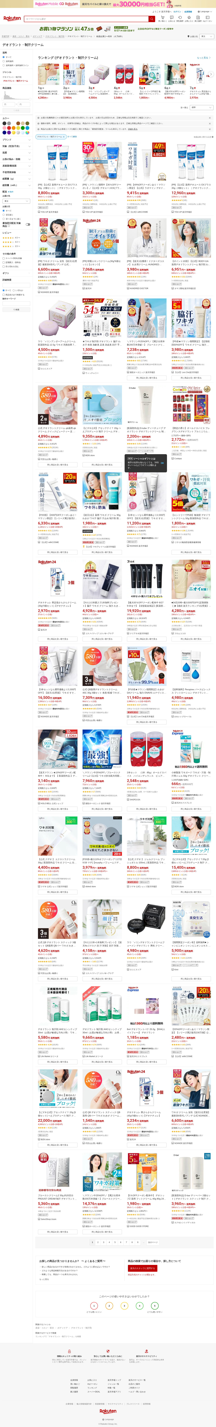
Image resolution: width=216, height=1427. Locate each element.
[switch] (28, 224)
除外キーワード (9, 299)
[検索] (152, 19)
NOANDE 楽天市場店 (50, 292)
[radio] (4, 57)
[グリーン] (23, 128)
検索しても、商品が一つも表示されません (60, 1274)
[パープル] (9, 132)
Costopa (178, 459)
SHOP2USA (135, 800)
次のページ (153, 1242)
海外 (11, 192)
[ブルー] (27, 128)
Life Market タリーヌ (49, 1056)
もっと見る (44, 1279)
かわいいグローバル (182, 717)
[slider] (2, 99)
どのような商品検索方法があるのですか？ (60, 1270)
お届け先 (6, 196)
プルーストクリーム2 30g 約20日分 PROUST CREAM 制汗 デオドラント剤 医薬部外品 (57, 1198)
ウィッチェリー (92, 373)
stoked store (90, 887)
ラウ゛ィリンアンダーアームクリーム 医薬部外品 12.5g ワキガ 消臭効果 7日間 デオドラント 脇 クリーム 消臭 (57, 344)
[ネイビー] (4, 132)
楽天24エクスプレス (183, 803)
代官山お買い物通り (49, 459)
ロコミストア (46, 369)
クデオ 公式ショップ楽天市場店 (54, 887)
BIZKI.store (90, 455)
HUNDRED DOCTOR (139, 289)
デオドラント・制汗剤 (54, 36)
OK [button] (162, 463)
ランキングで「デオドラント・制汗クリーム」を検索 (58, 1336)
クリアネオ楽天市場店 (139, 634)
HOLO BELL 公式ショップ (52, 804)
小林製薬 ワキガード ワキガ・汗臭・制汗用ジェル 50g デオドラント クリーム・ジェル (191, 775)
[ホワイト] (13, 123)
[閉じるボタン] (210, 117)
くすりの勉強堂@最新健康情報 (187, 542)
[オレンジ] (13, 128)
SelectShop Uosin (48, 1219)
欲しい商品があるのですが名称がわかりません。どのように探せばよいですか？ (76, 1267)
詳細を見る (133, 129)
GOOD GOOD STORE (139, 1226)
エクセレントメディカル (184, 1223)
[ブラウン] (18, 123)
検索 (17, 110)
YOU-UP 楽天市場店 (49, 212)
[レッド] (9, 128)
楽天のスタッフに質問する (142, 1268)
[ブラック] (4, 123)
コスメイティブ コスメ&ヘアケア (99, 634)
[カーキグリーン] (27, 123)
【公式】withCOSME (139, 212)
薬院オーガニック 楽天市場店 (142, 372)
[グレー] (9, 123)
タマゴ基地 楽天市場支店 (185, 289)
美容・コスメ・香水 (21, 36)
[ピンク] (4, 128)
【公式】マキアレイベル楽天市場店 (100, 547)
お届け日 (6, 207)
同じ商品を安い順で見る (146, 378)
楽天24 (88, 289)
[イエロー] (18, 128)
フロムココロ (180, 634)
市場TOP (5, 36)
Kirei (176, 970)
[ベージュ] (23, 123)
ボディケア (37, 36)
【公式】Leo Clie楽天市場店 (186, 372)
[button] (205, 12)
